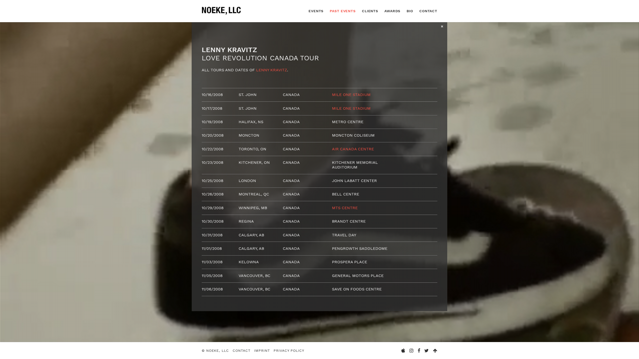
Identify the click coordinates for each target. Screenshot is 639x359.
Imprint (262, 351)
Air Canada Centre (353, 149)
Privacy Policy (289, 351)
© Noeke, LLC (215, 351)
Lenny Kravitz (271, 70)
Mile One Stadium (351, 94)
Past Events (343, 11)
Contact (428, 11)
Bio (410, 11)
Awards (392, 11)
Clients (370, 11)
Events (316, 11)
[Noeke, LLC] (222, 14)
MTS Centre (345, 207)
